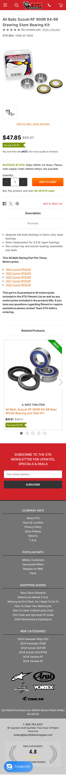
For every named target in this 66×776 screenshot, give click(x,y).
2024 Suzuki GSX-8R (33, 647)
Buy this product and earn (29, 190)
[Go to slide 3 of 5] (33, 433)
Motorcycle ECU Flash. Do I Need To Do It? (33, 601)
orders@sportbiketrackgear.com (33, 734)
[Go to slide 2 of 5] (27, 433)
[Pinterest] (17, 203)
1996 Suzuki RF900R (18, 277)
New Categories (33, 631)
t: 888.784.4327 (33, 724)
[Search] (16, 5)
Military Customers (33, 559)
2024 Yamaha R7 (33, 656)
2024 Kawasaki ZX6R (33, 643)
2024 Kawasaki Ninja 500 (33, 639)
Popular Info (33, 552)
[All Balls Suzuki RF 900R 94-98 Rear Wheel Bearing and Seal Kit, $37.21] (33, 369)
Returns (33, 535)
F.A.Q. (33, 540)
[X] (11, 203)
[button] (18, 766)
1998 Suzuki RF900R (18, 284)
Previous (5, 382)
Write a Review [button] (51, 29)
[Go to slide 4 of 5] (38, 433)
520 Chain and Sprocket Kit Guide (33, 614)
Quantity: (8, 175)
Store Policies (33, 531)
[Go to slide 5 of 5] (44, 433)
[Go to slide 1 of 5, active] (21, 433)
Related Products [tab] (33, 330)
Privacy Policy (33, 526)
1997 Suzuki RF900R (18, 281)
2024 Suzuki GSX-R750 (33, 652)
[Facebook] (4, 203)
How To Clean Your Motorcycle (33, 606)
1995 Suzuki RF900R (18, 273)
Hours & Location (33, 522)
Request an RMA (33, 568)
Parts (33, 573)
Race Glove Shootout (33, 592)
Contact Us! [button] (22, 766)
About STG (33, 518)
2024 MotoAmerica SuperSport (33, 619)
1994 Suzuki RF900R (18, 269)
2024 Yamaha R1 (33, 661)
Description (33, 213)
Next (60, 382)
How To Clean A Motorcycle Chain (33, 610)
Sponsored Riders (33, 564)
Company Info (33, 510)
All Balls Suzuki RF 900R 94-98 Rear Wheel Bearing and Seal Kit (31, 411)
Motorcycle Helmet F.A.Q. (33, 597)
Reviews (32, 223)
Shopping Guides (33, 585)
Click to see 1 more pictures (33, 123)
